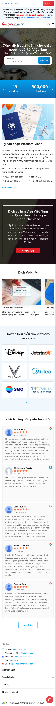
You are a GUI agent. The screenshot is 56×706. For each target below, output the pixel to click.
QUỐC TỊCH (10, 59)
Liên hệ (5, 644)
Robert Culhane (21, 545)
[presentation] (3, 88)
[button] (26, 402)
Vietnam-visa (8, 670)
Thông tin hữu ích (10, 692)
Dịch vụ (5, 684)
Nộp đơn (48, 3)
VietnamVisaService (23, 656)
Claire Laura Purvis (23, 468)
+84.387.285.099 (43, 17)
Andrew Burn (20, 584)
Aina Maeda (19, 429)
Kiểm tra (44, 60)
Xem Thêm (28, 625)
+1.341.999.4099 (28, 17)
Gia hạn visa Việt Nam (12, 307)
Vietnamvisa (15, 660)
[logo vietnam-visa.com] (13, 24)
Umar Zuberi (20, 507)
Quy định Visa (8, 677)
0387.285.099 (13, 3)
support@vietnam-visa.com (22, 664)
